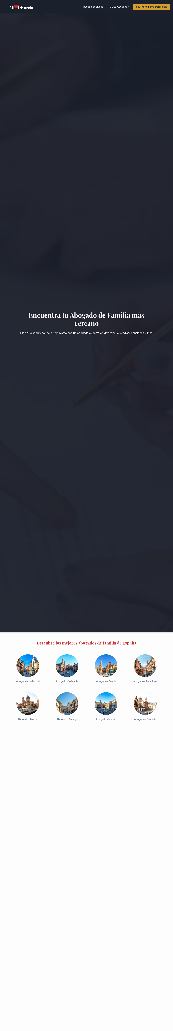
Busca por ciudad (93, 6)
